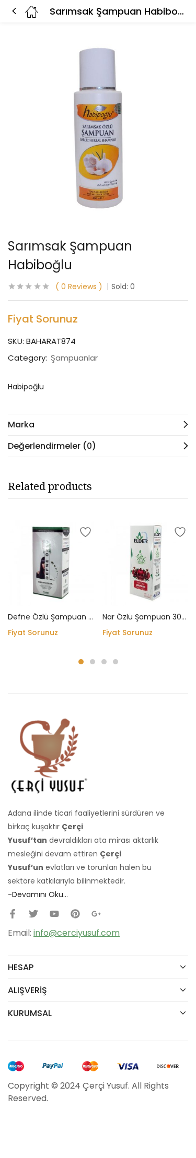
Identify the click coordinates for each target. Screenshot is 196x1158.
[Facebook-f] (12, 913)
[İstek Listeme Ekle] (83, 530)
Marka (21, 425)
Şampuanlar (74, 358)
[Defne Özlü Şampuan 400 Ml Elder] (51, 563)
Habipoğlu (26, 386)
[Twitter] (33, 913)
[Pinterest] (75, 913)
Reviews (79, 286)
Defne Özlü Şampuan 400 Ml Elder (51, 617)
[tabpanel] (51, 583)
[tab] (98, 424)
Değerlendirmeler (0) (52, 446)
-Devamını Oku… (38, 894)
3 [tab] (104, 661)
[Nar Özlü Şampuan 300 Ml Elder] (145, 563)
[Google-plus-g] (96, 913)
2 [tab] (92, 661)
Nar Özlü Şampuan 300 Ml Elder (145, 617)
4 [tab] (115, 661)
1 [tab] (81, 661)
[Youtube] (54, 913)
